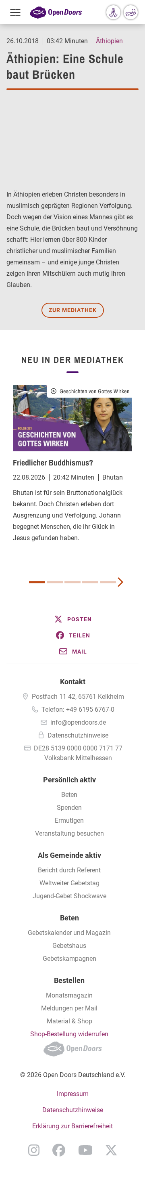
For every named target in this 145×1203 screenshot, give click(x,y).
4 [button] (90, 582)
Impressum (73, 1094)
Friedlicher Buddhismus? (53, 462)
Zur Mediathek (73, 310)
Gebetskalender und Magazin (69, 933)
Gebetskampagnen (69, 958)
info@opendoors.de (78, 722)
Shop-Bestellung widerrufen (69, 1034)
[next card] (120, 581)
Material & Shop (69, 1021)
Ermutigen (69, 820)
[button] (72, 619)
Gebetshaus (69, 945)
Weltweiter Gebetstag (69, 883)
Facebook (59, 1150)
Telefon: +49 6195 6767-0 (77, 709)
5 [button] (108, 582)
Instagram (34, 1150)
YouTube (85, 1150)
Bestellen (69, 980)
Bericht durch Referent (69, 870)
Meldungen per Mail (69, 1008)
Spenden (69, 807)
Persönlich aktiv (69, 779)
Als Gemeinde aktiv (69, 855)
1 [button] (37, 582)
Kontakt (72, 681)
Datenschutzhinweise (78, 735)
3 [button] (72, 582)
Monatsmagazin (69, 995)
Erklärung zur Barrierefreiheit (72, 1126)
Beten (69, 795)
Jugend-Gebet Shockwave (69, 896)
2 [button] (55, 582)
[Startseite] (56, 12)
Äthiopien (109, 41)
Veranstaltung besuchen (69, 833)
